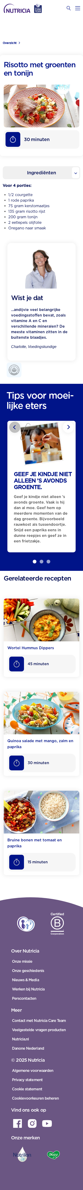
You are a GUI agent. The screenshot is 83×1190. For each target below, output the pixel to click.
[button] (34, 561)
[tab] (34, 561)
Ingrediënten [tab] (41, 172)
